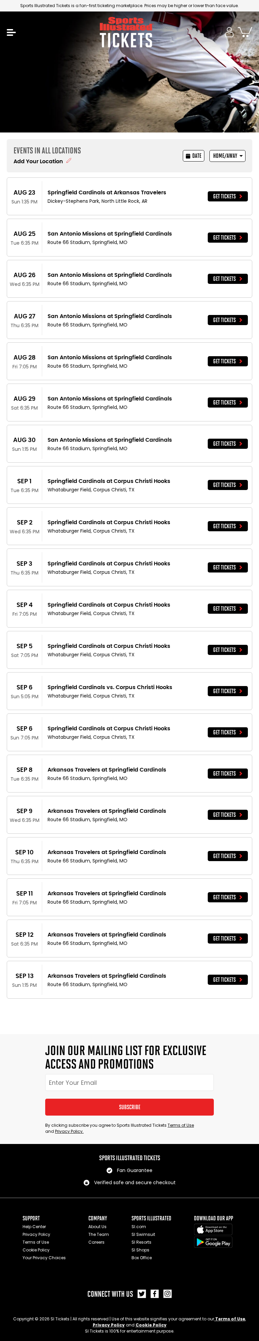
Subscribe (129, 1107)
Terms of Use (181, 1125)
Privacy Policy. (69, 1131)
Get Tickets (224, 196)
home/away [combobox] (225, 155)
